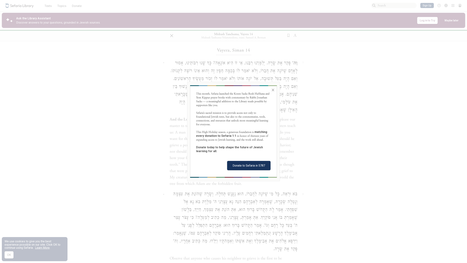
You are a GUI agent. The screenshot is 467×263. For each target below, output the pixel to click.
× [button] (273, 89)
